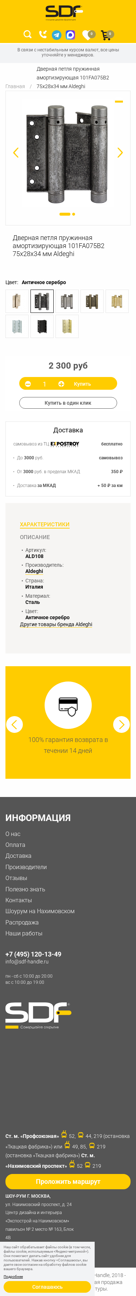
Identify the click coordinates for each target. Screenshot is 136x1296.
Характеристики (45, 524)
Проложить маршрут (68, 1181)
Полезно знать (25, 889)
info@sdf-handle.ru (27, 962)
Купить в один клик (68, 403)
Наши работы (23, 933)
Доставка (18, 855)
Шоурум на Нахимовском (40, 911)
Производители (26, 867)
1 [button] (64, 214)
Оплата (15, 844)
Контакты (18, 900)
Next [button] (121, 724)
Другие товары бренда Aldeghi (56, 624)
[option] (68, 153)
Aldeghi (34, 571)
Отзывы (16, 878)
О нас (12, 833)
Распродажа (22, 922)
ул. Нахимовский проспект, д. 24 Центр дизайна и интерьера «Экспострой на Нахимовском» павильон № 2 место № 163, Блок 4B (39, 1217)
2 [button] (73, 214)
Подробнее (13, 1277)
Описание (35, 537)
